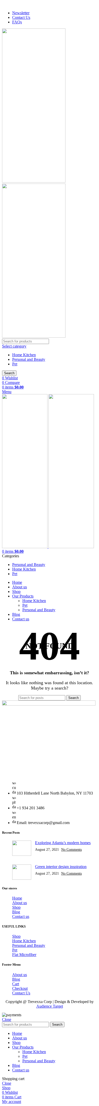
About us (19, 903)
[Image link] (48, 704)
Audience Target (49, 1006)
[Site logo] (33, 181)
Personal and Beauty (28, 359)
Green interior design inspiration (61, 866)
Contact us (20, 916)
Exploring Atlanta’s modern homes (63, 843)
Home (17, 898)
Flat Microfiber (24, 954)
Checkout (20, 988)
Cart (15, 984)
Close (6, 1019)
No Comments (71, 849)
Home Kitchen (24, 355)
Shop (16, 907)
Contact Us (21, 993)
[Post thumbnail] (21, 849)
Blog (16, 912)
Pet (14, 364)
